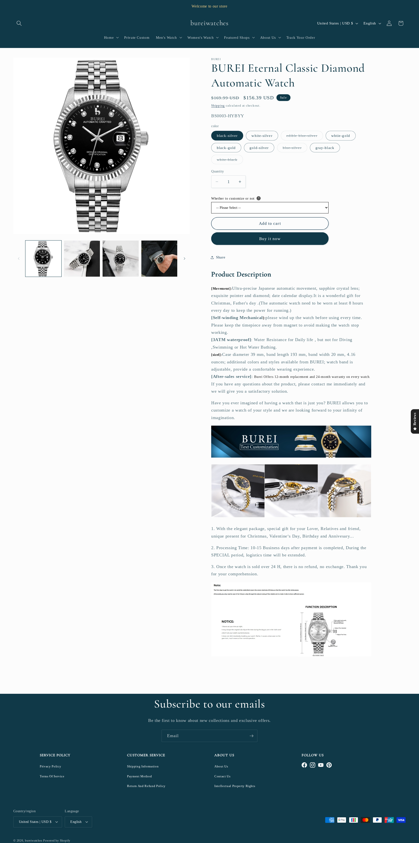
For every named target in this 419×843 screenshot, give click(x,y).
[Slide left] (18, 258)
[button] (19, 23)
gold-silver (259, 148)
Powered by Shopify (56, 840)
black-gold (226, 148)
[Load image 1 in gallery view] (43, 258)
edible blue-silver (304, 136)
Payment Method (139, 776)
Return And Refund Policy (146, 786)
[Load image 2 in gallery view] (82, 258)
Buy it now (270, 238)
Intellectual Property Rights (234, 786)
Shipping (218, 105)
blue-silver (295, 148)
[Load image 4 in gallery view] (159, 258)
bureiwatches (33, 840)
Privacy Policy (50, 766)
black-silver (227, 135)
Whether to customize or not (233, 198)
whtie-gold (340, 135)
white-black (230, 160)
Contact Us (222, 776)
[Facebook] (304, 765)
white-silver (261, 135)
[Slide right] (184, 258)
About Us (221, 766)
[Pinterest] (329, 765)
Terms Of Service (52, 776)
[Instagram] (312, 765)
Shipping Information (143, 766)
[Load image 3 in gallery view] (120, 258)
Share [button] (220, 257)
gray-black (324, 148)
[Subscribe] (251, 736)
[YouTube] (320, 765)
